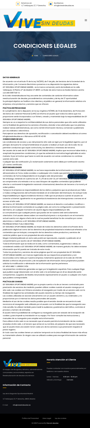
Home (36, 56)
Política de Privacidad (30, 418)
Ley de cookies (60, 418)
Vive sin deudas (52, 423)
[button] (78, 176)
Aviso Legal (47, 418)
